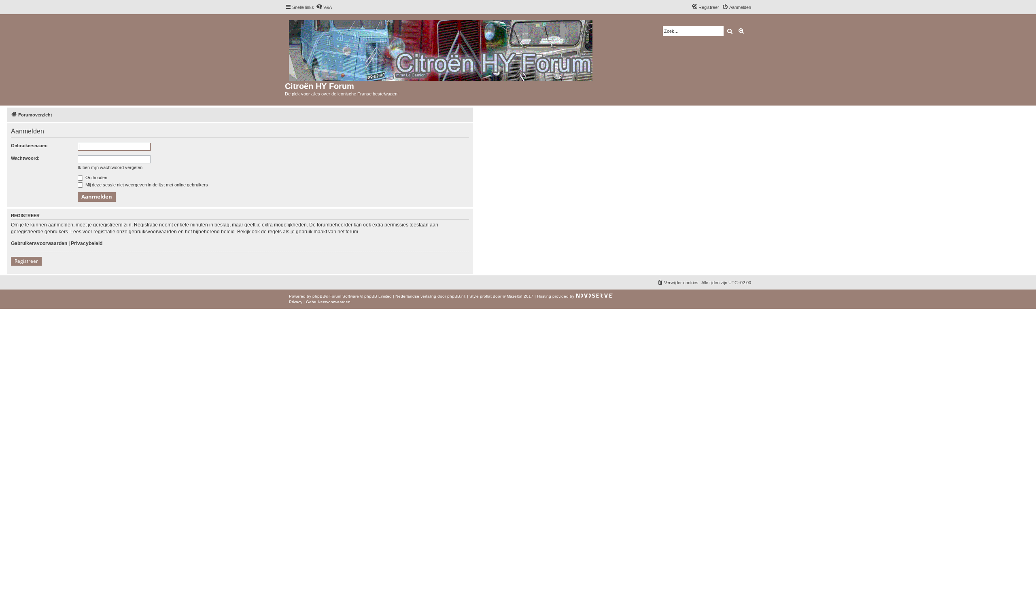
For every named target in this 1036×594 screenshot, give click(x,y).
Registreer (26, 261)
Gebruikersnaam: (29, 145)
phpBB (318, 296)
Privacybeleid (86, 243)
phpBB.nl (456, 296)
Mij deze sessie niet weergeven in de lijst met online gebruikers (146, 184)
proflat (486, 296)
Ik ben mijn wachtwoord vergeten (110, 167)
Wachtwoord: (25, 158)
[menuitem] (324, 7)
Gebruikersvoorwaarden (39, 243)
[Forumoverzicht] (441, 49)
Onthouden (95, 177)
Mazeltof (514, 296)
